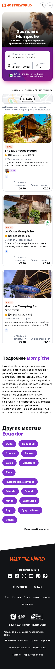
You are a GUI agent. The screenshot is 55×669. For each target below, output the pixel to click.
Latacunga (29, 500)
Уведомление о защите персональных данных (24, 633)
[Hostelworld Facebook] (10, 576)
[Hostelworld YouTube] (31, 576)
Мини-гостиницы (41, 597)
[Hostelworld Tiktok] (45, 576)
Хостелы (16, 597)
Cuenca (10, 453)
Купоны (34, 640)
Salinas (29, 453)
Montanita (28, 462)
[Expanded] (6, 90)
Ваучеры (45, 640)
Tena (9, 472)
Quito (9, 443)
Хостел (9, 147)
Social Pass (27, 604)
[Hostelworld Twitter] (17, 576)
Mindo (9, 500)
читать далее (44, 109)
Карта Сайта (39, 647)
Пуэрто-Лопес (30, 510)
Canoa (10, 519)
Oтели (27, 597)
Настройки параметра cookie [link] (27, 654)
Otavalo (10, 491)
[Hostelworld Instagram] (24, 576)
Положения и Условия (16, 640)
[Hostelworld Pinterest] (38, 576)
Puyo (9, 510)
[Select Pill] (43, 5)
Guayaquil (28, 443)
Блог (7, 597)
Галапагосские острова (20, 481)
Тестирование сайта (20, 647)
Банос (9, 462)
